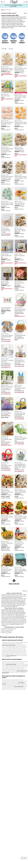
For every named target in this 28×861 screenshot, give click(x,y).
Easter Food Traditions (6, 632)
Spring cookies (23, 596)
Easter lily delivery (5, 624)
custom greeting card (11, 655)
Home (2, 9)
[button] (14, 6)
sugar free (18, 620)
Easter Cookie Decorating (7, 630)
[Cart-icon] (26, 2)
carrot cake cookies (18, 686)
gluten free (11, 620)
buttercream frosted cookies (8, 645)
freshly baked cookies (11, 664)
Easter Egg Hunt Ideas (6, 631)
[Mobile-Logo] (14, 2)
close (25, 13)
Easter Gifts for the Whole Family (8, 628)
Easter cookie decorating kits (8, 616)
